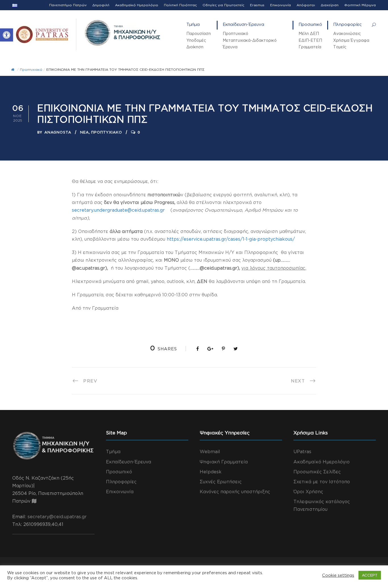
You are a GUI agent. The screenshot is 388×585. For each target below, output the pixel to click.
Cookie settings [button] (338, 575)
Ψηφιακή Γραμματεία (224, 461)
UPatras (302, 451)
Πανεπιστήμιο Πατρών (68, 5)
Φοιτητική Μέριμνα (360, 5)
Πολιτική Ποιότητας (180, 5)
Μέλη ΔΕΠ (309, 33)
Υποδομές (196, 40)
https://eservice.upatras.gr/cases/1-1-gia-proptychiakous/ (231, 239)
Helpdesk (211, 471)
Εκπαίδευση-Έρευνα (243, 24)
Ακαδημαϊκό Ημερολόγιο (136, 5)
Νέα (84, 132)
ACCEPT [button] (369, 575)
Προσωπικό (310, 24)
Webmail (210, 451)
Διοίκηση (194, 47)
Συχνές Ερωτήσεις (221, 481)
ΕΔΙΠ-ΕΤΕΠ (310, 40)
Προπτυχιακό (235, 33)
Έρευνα (230, 47)
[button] (6, 34)
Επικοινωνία (280, 5)
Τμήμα (193, 24)
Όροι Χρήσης (308, 491)
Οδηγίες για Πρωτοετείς (223, 5)
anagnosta (57, 132)
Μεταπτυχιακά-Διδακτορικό (250, 40)
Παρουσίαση (198, 33)
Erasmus (257, 5)
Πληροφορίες (347, 24)
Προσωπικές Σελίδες (317, 471)
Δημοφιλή (100, 5)
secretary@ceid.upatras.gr (57, 516)
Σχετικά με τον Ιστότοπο (321, 481)
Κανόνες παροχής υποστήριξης (235, 491)
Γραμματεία (310, 47)
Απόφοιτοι (306, 5)
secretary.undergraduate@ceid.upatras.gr (118, 210)
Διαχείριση (330, 5)
